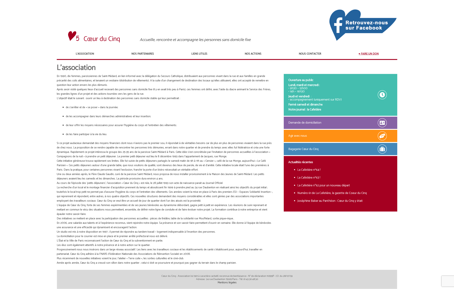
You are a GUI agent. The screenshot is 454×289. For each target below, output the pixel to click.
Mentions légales (227, 282)
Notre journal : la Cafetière (304, 109)
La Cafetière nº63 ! (308, 177)
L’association (85, 54)
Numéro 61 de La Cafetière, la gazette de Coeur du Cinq (332, 193)
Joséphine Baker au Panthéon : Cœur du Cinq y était (330, 200)
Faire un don (370, 54)
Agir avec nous (297, 135)
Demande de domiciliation (304, 122)
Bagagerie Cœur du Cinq (303, 149)
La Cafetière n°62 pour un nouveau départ (323, 185)
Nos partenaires (142, 54)
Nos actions (253, 54)
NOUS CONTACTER (310, 54)
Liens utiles (199, 54)
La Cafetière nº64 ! (308, 169)
